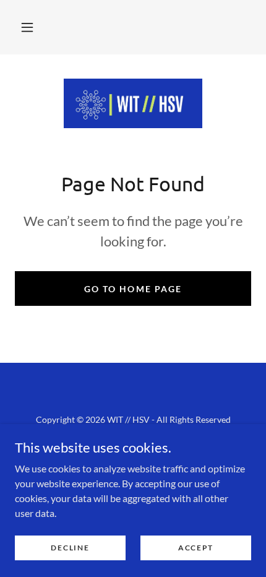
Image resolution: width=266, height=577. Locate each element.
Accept (195, 547)
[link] (133, 103)
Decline (70, 547)
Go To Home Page (132, 289)
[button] (27, 27)
